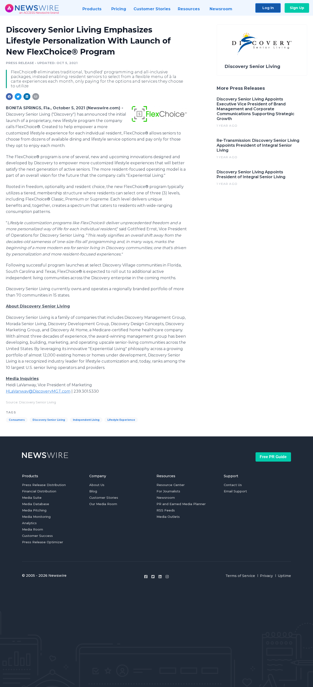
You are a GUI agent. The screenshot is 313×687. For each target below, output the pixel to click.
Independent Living (86, 419)
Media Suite (32, 497)
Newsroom (165, 497)
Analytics (29, 523)
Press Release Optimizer (42, 542)
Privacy (266, 576)
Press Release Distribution (44, 485)
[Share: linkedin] (27, 96)
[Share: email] (35, 96)
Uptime (284, 576)
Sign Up (297, 8)
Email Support (235, 491)
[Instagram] (167, 576)
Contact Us (233, 485)
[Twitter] (153, 576)
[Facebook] (145, 576)
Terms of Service (240, 576)
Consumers (17, 419)
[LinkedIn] (160, 576)
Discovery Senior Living (49, 419)
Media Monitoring (36, 517)
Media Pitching (34, 510)
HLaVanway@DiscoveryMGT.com (38, 391)
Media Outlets (168, 517)
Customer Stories (103, 497)
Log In (268, 8)
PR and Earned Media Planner (181, 504)
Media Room (32, 529)
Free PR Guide (273, 457)
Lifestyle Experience (121, 419)
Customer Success (37, 536)
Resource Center (170, 485)
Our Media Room (103, 504)
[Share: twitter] (18, 96)
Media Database (35, 504)
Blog (93, 491)
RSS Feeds (165, 510)
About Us (96, 485)
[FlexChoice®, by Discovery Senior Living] (159, 114)
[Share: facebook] (9, 96)
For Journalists (168, 491)
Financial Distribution (39, 491)
